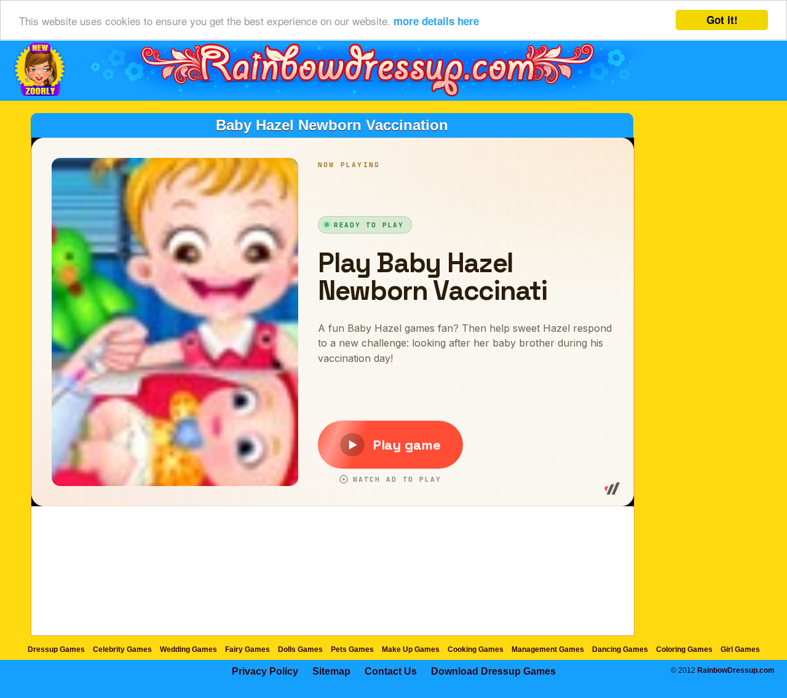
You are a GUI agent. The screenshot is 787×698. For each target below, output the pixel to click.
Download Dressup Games (493, 671)
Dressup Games (56, 649)
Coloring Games (684, 649)
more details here (436, 21)
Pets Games (352, 649)
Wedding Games (188, 649)
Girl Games (740, 649)
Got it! (722, 19)
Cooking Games (476, 649)
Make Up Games (411, 649)
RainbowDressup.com (736, 670)
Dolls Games (300, 649)
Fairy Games (247, 649)
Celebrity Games (122, 649)
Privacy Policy (265, 671)
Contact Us (391, 671)
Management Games (548, 649)
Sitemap (331, 671)
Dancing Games (620, 649)
